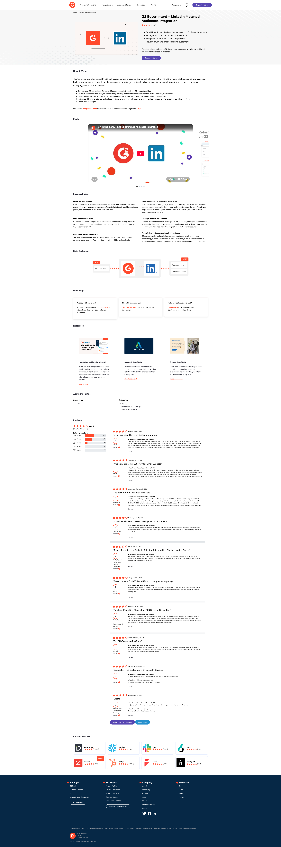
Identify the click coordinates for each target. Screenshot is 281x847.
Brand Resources (148, 805)
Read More (142, 722)
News (144, 801)
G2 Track (73, 786)
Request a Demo (151, 58)
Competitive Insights (113, 801)
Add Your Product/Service (118, 806)
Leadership (146, 790)
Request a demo (202, 5)
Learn (181, 790)
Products (73, 793)
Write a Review (78, 802)
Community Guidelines (77, 828)
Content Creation (112, 797)
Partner (181, 797)
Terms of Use (108, 828)
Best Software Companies (79, 797)
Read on (115, 447)
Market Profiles (111, 786)
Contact (145, 808)
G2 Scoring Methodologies (94, 828)
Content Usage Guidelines (162, 828)
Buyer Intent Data (112, 793)
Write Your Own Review (122, 722)
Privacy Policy (118, 828)
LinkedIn (77, 404)
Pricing (153, 5)
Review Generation (113, 790)
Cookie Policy (129, 828)
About (144, 786)
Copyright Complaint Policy (144, 828)
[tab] (137, 186)
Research (182, 793)
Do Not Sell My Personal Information (184, 828)
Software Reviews (76, 790)
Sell (180, 786)
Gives (144, 797)
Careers (145, 793)
